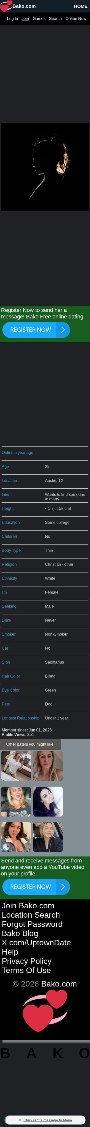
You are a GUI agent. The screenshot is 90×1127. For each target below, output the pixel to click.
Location (9, 480)
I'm (4, 592)
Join (25, 18)
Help (10, 951)
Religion (9, 564)
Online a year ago (17, 452)
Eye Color (11, 690)
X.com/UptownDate (36, 942)
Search (55, 18)
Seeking (9, 606)
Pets (6, 704)
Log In (12, 18)
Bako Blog (20, 933)
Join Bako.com (28, 905)
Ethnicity (9, 578)
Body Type (11, 550)
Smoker (9, 634)
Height (8, 508)
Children (9, 536)
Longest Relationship (21, 718)
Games (39, 18)
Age (5, 466)
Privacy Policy (27, 961)
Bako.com (59, 983)
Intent (7, 494)
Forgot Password (32, 924)
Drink (6, 620)
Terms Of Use (26, 970)
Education (11, 522)
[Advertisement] (45, 70)
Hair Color (11, 676)
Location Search (31, 914)
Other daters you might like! (30, 744)
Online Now (76, 18)
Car (5, 648)
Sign (6, 662)
